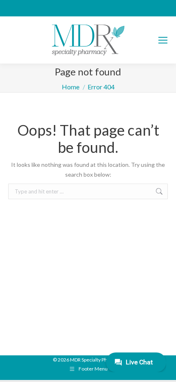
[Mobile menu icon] (163, 40)
